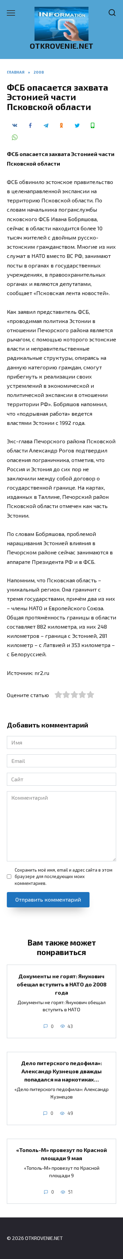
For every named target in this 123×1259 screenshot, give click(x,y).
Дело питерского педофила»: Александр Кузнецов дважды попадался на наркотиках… (61, 1071)
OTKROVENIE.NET (61, 45)
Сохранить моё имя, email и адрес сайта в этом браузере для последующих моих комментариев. (63, 876)
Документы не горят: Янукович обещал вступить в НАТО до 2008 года (62, 983)
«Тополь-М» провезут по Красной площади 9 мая (61, 1154)
